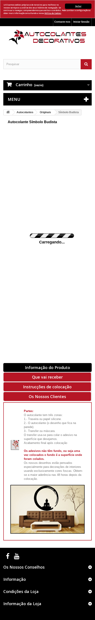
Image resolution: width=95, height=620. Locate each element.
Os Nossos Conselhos (24, 567)
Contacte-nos (62, 21)
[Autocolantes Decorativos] (47, 37)
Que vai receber (47, 377)
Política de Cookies (52, 13)
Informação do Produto (47, 367)
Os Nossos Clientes (47, 396)
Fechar (78, 6)
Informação (14, 579)
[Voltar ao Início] (8, 112)
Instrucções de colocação (47, 386)
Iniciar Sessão (81, 21)
